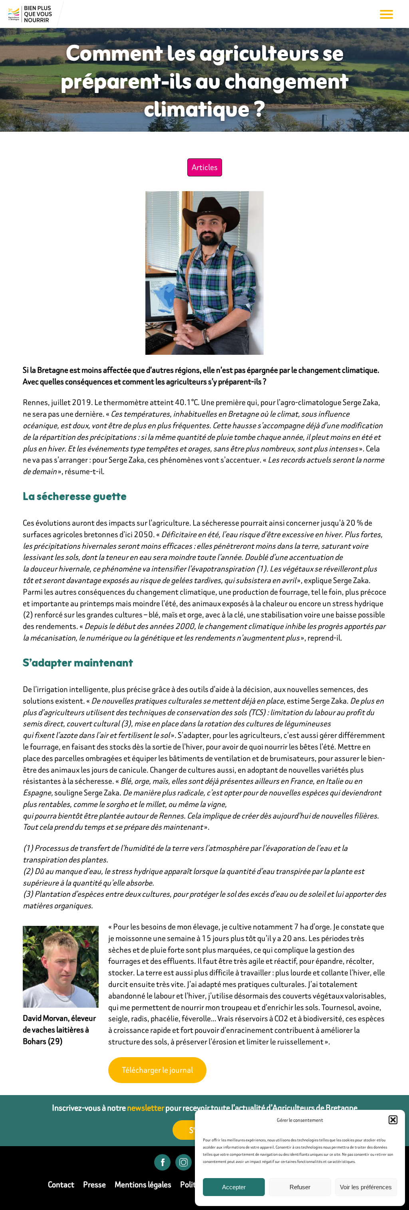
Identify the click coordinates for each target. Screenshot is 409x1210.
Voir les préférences (366, 1187)
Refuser (300, 1187)
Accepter (234, 1187)
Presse (94, 1184)
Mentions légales (143, 1184)
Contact (61, 1184)
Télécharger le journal (157, 1070)
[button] (393, 1120)
